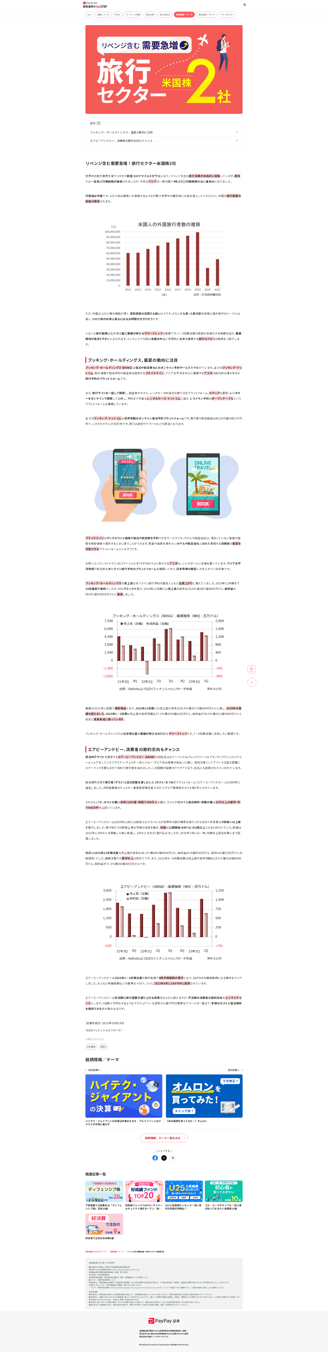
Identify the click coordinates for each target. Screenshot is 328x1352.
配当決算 (150, 14)
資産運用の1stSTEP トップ (96, 1251)
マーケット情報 (133, 14)
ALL (89, 14)
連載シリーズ (103, 14)
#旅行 (103, 1046)
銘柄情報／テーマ (184, 14)
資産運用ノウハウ (206, 14)
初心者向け (165, 14)
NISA (117, 14)
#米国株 (91, 1046)
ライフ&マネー (228, 14)
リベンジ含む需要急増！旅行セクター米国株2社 (145, 1251)
